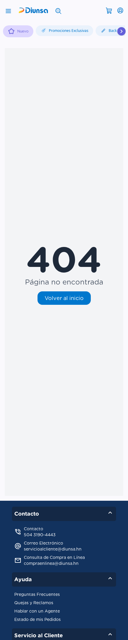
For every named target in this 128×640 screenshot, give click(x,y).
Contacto (64, 512)
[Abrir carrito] (109, 10)
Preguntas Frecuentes (37, 594)
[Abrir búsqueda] (58, 10)
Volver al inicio (64, 298)
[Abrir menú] (8, 10)
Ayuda (64, 578)
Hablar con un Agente (37, 611)
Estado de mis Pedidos (37, 619)
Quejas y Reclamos (33, 602)
